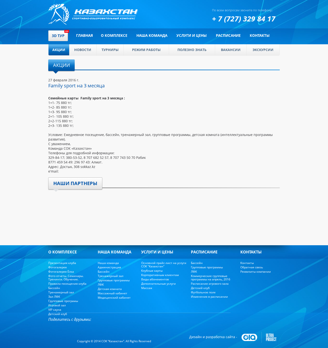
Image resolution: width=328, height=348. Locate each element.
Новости (82, 49)
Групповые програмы (63, 301)
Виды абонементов (155, 279)
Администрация (109, 267)
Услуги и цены (191, 35)
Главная (84, 35)
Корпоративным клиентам (160, 275)
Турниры (110, 49)
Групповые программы (114, 280)
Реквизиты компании (255, 272)
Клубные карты (152, 271)
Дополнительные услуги (158, 284)
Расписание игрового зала (210, 284)
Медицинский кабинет (114, 298)
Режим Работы (146, 49)
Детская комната (110, 289)
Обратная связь (251, 267)
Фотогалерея (57, 267)
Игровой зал (57, 305)
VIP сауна (54, 310)
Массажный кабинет (112, 293)
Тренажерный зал (61, 292)
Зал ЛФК (54, 297)
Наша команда (151, 35)
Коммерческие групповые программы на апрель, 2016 (210, 277)
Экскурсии (263, 49)
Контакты (260, 35)
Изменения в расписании (209, 297)
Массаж (146, 288)
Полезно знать (192, 49)
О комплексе (114, 35)
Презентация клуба (62, 263)
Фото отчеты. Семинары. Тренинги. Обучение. (66, 277)
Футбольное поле (203, 292)
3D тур (58, 35)
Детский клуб (57, 314)
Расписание (228, 35)
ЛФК (101, 285)
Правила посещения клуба (67, 284)
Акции (58, 49)
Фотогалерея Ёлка (61, 272)
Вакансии (231, 49)
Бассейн (54, 288)
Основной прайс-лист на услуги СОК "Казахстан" (163, 264)
